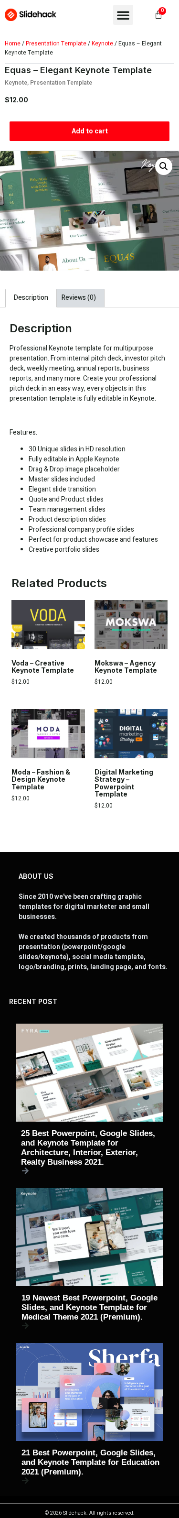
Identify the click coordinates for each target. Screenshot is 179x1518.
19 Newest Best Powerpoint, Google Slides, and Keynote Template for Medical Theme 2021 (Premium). (89, 1307)
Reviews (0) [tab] (79, 298)
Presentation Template (56, 43)
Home (13, 43)
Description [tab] (31, 298)
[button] (123, 15)
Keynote (102, 43)
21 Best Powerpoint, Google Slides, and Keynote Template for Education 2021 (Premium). (90, 1462)
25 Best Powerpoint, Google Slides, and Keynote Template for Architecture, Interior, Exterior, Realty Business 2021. (88, 1148)
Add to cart (90, 131)
